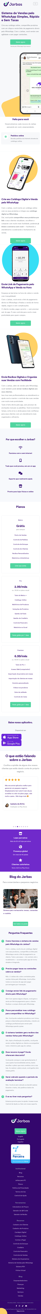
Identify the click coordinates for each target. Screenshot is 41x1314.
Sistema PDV (20, 1266)
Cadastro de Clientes (20, 1224)
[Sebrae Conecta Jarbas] (20, 1153)
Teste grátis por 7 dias (20, 635)
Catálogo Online (20, 1236)
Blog (20, 1173)
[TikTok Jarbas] (21, 1306)
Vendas (20, 1296)
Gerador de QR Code (20, 1210)
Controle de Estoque (20, 1244)
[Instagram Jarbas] (18, 1306)
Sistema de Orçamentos (20, 1259)
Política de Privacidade (20, 1188)
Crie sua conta (20, 566)
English (20, 1136)
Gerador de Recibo (20, 1214)
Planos (20, 1184)
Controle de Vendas (20, 1255)
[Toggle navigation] (35, 3)
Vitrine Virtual (20, 1270)
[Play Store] (11, 743)
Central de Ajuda (20, 1195)
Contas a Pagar (20, 1240)
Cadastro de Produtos (20, 1228)
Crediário (20, 1247)
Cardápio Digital (20, 1232)
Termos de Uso (20, 1192)
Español (20, 1142)
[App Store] (11, 737)
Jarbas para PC (20, 1180)
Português (20, 1139)
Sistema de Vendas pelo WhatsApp (20, 1263)
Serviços (20, 1292)
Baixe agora (20, 42)
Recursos (20, 1176)
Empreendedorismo (20, 1280)
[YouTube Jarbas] (25, 1306)
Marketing (20, 1288)
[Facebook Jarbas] (15, 1306)
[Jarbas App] (12, 4)
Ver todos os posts (20, 924)
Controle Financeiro (20, 1251)
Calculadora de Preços (20, 1207)
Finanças (20, 1284)
